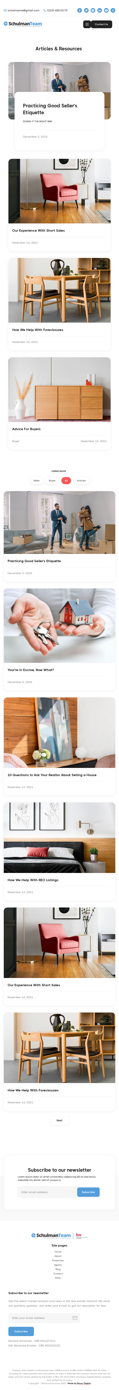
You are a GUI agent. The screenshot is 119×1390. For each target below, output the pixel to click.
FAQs (58, 1277)
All (66, 480)
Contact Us (101, 24)
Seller (36, 480)
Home (58, 1251)
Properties (58, 1260)
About (58, 1256)
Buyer (52, 480)
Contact (58, 1273)
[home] (23, 24)
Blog (58, 1269)
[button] (87, 24)
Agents (58, 1264)
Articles (81, 480)
